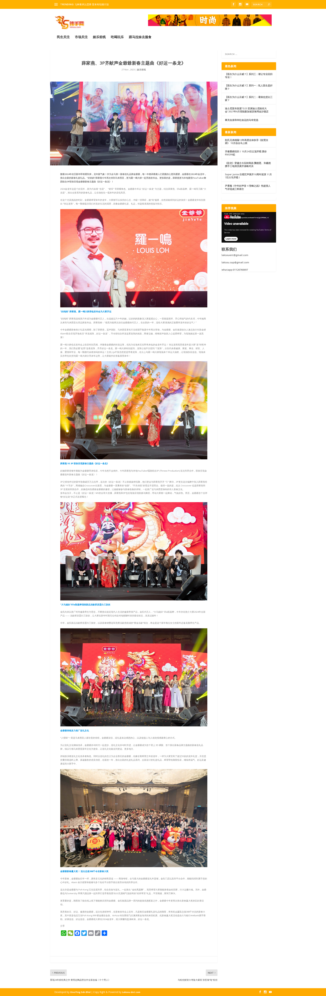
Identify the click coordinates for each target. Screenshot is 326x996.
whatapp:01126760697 (235, 269)
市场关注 (81, 37)
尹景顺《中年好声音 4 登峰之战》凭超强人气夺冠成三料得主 (247, 187)
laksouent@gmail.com (235, 255)
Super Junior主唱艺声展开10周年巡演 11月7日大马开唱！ (248, 176)
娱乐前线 (99, 37)
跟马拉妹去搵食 (140, 37)
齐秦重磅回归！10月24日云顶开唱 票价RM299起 (246, 153)
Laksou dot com (131, 992)
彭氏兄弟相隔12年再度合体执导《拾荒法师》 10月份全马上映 (246, 141)
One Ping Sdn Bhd (80, 992)
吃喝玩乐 (117, 37)
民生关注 (63, 37)
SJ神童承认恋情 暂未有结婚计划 (92, 4)
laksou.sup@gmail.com (235, 262)
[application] (249, 227)
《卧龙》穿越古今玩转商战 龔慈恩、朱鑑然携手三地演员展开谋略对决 (248, 164)
